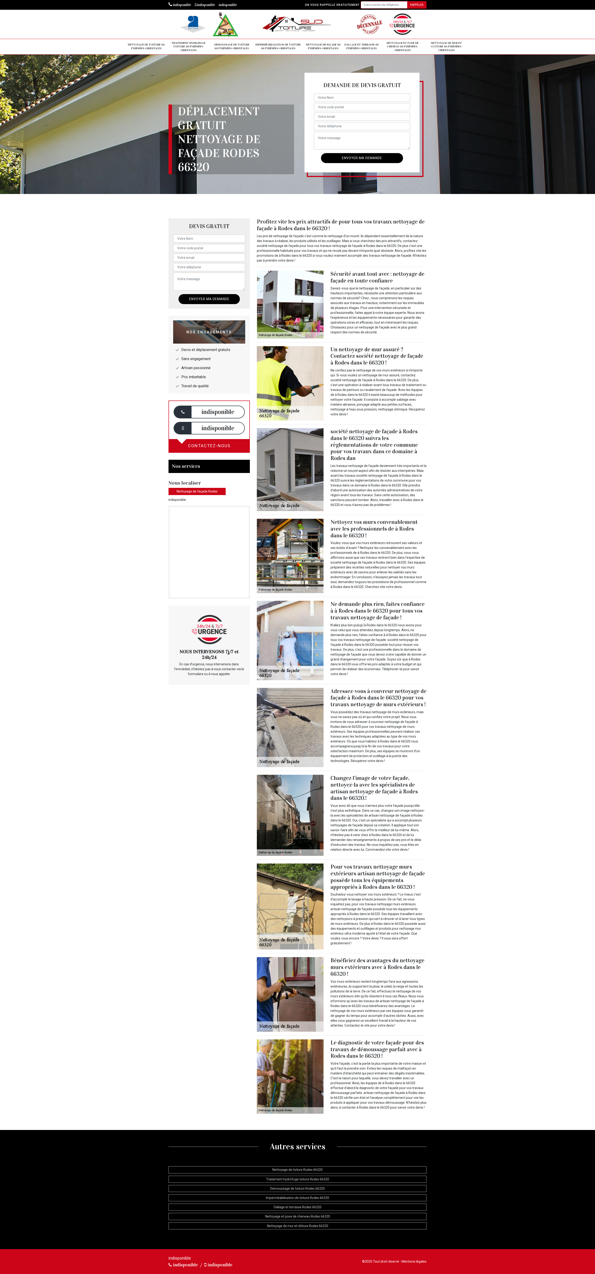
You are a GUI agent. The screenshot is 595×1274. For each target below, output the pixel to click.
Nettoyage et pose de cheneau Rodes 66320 (297, 1216)
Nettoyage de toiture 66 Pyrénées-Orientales (146, 46)
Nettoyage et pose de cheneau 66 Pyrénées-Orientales (403, 46)
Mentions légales (414, 1261)
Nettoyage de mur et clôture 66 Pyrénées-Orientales (446, 46)
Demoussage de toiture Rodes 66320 (297, 1188)
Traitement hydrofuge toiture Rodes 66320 (297, 1179)
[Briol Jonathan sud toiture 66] (297, 24)
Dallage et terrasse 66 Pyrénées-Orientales (361, 46)
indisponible (181, 5)
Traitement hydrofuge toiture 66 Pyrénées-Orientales (188, 46)
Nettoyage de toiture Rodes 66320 (297, 1170)
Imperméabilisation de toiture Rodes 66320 (297, 1198)
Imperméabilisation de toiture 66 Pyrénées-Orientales (278, 46)
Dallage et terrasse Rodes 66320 (297, 1207)
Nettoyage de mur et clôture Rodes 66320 (297, 1226)
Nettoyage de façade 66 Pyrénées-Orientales (323, 46)
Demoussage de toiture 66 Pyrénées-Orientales (231, 46)
